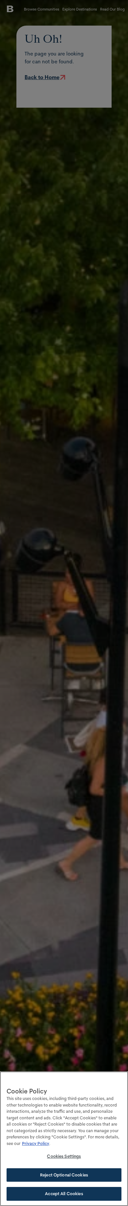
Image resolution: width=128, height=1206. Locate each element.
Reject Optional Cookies (64, 1174)
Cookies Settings (64, 1156)
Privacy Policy (35, 1143)
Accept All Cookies (64, 1193)
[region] (64, 1138)
